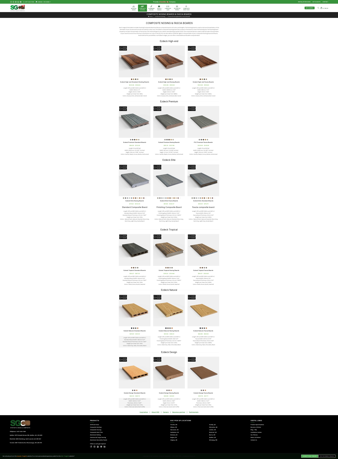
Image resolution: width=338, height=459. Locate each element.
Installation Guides (256, 432)
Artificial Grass (94, 424)
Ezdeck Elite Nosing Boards (135, 201)
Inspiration (144, 412)
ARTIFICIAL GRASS (134, 7)
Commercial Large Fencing (98, 437)
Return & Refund (255, 437)
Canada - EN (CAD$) (43, 2)
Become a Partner (256, 427)
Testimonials (193, 412)
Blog (252, 430)
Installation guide (304, 1)
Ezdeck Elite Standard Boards (203, 201)
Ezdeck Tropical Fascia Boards (203, 270)
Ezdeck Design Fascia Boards (203, 393)
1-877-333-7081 (29, 2)
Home (151, 16)
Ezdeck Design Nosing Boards (169, 393)
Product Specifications (257, 424)
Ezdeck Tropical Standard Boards (135, 270)
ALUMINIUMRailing (151, 7)
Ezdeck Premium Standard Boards (134, 142)
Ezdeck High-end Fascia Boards (203, 82)
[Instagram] (94, 447)
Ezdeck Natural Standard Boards (135, 331)
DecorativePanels (177, 8)
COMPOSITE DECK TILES (186, 7)
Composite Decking (142, 8)
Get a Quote (316, 1)
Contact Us (254, 440)
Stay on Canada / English (327, 456)
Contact (325, 1)
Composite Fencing (95, 430)
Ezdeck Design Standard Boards (134, 393)
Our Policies (254, 435)
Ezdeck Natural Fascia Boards (203, 331)
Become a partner (178, 412)
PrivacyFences (159, 8)
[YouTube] (98, 447)
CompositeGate (168, 8)
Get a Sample (309, 8)
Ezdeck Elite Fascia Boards (169, 201)
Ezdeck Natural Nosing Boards (169, 331)
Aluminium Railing (95, 435)
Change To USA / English (310, 456)
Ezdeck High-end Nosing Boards (169, 82)
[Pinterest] (101, 447)
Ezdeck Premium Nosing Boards (169, 142)
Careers (166, 412)
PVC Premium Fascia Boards (203, 142)
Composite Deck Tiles (96, 432)
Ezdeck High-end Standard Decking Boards (134, 82)
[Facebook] (91, 447)
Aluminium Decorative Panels (98, 440)
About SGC (155, 412)
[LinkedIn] (104, 447)
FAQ (256, 430)
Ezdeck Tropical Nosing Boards (169, 270)
